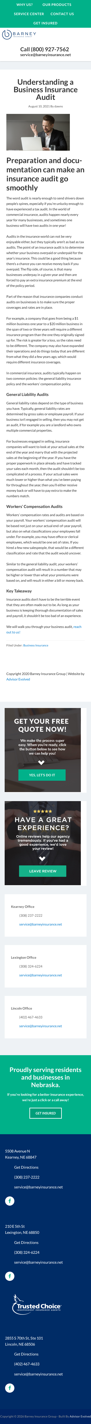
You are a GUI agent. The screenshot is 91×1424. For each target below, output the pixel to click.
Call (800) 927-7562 (44, 49)
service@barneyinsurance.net (45, 54)
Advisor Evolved (18, 679)
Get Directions (26, 1167)
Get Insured (46, 1113)
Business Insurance (35, 645)
